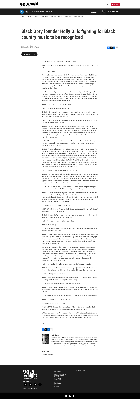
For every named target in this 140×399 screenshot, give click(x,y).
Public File (56, 386)
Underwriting (57, 378)
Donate (116, 4)
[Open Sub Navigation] (25, 16)
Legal (55, 385)
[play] (21, 12)
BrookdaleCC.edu (80, 370)
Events (53, 16)
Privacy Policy (57, 383)
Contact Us (69, 16)
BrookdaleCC (78, 16)
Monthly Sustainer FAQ (60, 374)
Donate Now (57, 371)
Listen (30, 16)
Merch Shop (57, 373)
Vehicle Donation (58, 377)
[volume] (26, 12)
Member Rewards (59, 375)
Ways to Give (57, 379)
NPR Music (49, 323)
